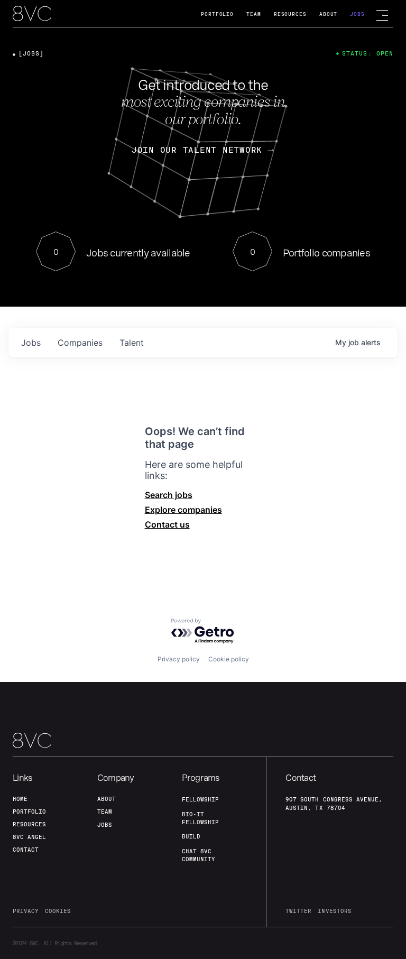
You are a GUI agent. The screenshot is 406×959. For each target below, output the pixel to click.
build (191, 836)
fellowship (200, 799)
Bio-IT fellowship (200, 818)
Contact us (167, 524)
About (328, 14)
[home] (32, 14)
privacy (26, 911)
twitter (298, 911)
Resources (290, 14)
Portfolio (217, 14)
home (20, 799)
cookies (58, 911)
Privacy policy (179, 659)
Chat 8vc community (198, 855)
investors (334, 911)
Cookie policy (228, 659)
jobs (31, 342)
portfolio (29, 811)
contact (26, 849)
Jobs (357, 14)
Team (253, 14)
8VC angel (29, 837)
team (104, 811)
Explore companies (183, 509)
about (106, 799)
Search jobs (168, 495)
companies (80, 342)
